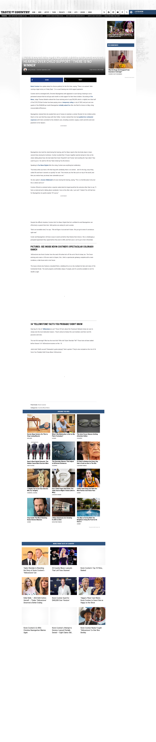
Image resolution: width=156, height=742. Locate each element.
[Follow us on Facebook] (122, 12)
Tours (54, 12)
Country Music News (44, 408)
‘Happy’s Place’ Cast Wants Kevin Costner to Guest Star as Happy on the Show (92, 600)
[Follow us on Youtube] (117, 12)
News (39, 12)
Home (33, 12)
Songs (90, 12)
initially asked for (64, 105)
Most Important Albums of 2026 (18, 16)
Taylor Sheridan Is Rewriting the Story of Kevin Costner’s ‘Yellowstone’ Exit (34, 570)
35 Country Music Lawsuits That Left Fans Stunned (62, 569)
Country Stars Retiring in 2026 (54, 16)
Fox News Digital (43, 165)
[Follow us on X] (126, 12)
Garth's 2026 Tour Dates (95, 16)
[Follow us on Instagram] (113, 12)
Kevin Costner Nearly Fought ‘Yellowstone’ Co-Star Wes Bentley (91, 630)
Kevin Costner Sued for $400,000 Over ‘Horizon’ (60, 599)
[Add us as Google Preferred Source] (108, 12)
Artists (46, 12)
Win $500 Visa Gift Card (36, 16)
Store (69, 12)
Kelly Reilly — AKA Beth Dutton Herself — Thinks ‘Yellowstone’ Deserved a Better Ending (35, 600)
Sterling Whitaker (31, 69)
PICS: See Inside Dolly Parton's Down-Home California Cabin (119, 35)
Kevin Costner (35, 86)
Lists (75, 12)
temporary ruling (68, 102)
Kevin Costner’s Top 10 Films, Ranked (91, 569)
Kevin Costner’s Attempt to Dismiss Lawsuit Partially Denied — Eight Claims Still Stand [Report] (62, 630)
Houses (82, 12)
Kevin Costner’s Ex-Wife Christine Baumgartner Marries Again (35, 630)
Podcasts (62, 12)
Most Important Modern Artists (75, 16)
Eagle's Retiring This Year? (112, 16)
